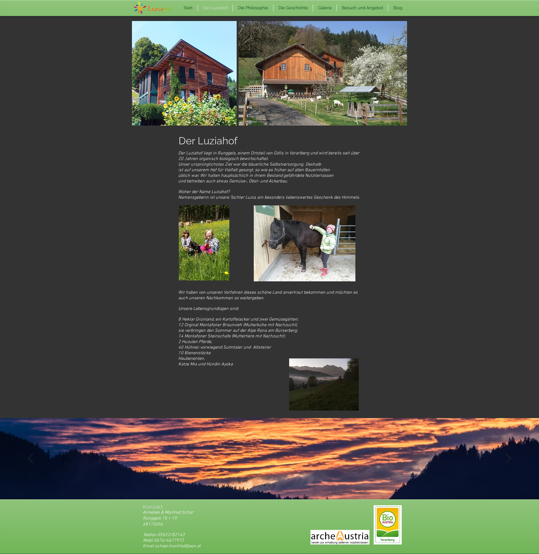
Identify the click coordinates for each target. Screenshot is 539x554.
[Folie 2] (269, 485)
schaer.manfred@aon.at (178, 546)
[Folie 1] (264, 485)
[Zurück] (30, 458)
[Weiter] (508, 458)
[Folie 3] (274, 485)
